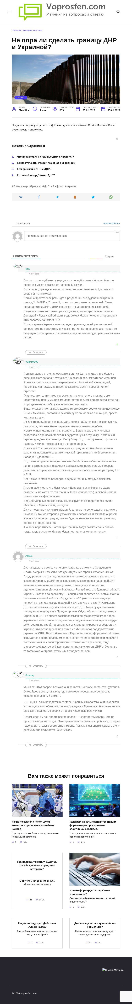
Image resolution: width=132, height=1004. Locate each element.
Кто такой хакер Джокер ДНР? (36, 175)
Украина (71, 186)
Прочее (38, 30)
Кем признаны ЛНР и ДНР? (34, 169)
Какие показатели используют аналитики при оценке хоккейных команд (33, 825)
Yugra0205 (31, 361)
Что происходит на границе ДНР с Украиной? (45, 156)
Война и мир (20, 186)
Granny (29, 675)
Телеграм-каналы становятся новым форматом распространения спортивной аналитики (92, 825)
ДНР (46, 186)
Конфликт (57, 186)
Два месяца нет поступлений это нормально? (95, 925)
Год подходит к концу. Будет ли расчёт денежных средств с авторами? (37, 865)
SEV (27, 268)
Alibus (29, 555)
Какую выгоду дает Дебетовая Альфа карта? (37, 925)
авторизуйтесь (111, 223)
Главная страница (22, 30)
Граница (36, 186)
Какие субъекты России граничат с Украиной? (46, 162)
